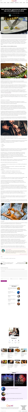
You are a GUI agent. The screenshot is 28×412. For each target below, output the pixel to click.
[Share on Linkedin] (16, 13)
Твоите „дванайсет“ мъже (3, 354)
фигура (13, 258)
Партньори (24, 409)
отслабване (10, 258)
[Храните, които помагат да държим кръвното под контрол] (18, 288)
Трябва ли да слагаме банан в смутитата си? (13, 393)
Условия (23, 407)
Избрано (14, 372)
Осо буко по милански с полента (16, 365)
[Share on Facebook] (13, 13)
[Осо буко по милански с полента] (17, 362)
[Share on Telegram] (17, 13)
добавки (7, 258)
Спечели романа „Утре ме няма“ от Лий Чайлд (19, 382)
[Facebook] (9, 341)
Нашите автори (24, 405)
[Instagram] (15, 341)
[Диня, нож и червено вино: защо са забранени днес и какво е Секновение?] (11, 350)
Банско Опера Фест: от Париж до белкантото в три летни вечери (7, 380)
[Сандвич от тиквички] (17, 350)
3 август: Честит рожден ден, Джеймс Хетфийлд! (14, 398)
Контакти (23, 406)
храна (14, 258)
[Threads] (18, 341)
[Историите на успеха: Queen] (24, 362)
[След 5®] (14, 1)
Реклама (23, 408)
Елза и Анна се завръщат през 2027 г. (12, 388)
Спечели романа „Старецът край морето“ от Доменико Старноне (11, 300)
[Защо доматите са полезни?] (4, 362)
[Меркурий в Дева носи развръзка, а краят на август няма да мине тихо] (11, 362)
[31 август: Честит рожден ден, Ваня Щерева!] (24, 350)
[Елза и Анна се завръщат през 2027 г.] (3, 389)
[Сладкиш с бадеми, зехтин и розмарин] (18, 304)
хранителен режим (8, 92)
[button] (18, 13)
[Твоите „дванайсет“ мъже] (4, 350)
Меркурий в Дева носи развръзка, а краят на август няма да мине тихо (10, 366)
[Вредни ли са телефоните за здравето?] (18, 296)
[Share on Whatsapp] (15, 13)
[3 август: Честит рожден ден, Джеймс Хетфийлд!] (3, 399)
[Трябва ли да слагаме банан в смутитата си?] (3, 394)
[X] (12, 341)
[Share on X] (14, 13)
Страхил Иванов (13, 15)
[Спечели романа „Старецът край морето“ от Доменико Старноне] (18, 300)
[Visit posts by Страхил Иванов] (10, 15)
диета (5, 258)
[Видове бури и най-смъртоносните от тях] (18, 292)
